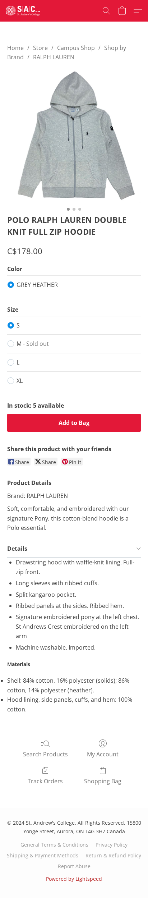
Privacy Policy (112, 844)
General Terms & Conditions (54, 844)
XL (20, 381)
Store (40, 48)
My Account (103, 754)
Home (15, 48)
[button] (24, 11)
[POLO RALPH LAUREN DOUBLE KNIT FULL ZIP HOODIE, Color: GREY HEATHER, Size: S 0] (74, 136)
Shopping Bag (102, 781)
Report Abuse (74, 866)
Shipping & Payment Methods (42, 855)
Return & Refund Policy (113, 855)
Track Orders (45, 781)
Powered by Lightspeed (74, 878)
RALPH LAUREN (53, 57)
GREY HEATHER (37, 285)
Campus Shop (76, 48)
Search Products (45, 754)
